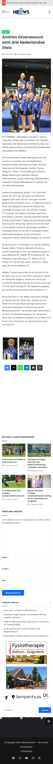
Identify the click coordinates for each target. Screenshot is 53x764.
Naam (5, 557)
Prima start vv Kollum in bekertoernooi (13, 460)
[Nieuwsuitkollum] (21, 12)
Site (4, 580)
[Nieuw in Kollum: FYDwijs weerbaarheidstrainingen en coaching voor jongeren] (39, 481)
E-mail (5, 569)
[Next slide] (49, 697)
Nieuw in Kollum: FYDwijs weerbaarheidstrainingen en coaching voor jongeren (39, 495)
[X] (13, 367)
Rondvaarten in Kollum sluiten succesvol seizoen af (26, 636)
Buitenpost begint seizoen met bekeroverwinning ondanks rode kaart (37, 463)
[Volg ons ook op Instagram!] (48, 721)
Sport (6, 32)
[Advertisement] (27, 23)
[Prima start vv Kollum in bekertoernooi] (13, 450)
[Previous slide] (4, 697)
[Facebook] (7, 367)
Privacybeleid (26, 751)
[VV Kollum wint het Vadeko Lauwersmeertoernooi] (13, 481)
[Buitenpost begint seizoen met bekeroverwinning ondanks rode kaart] (39, 450)
